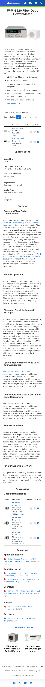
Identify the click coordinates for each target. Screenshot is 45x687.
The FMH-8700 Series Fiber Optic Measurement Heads (16, 373)
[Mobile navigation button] (3, 3)
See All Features (14, 103)
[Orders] (30, 3)
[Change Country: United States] (42, 666)
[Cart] (36, 3)
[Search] (41, 3)
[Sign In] (25, 3)
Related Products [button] (24, 628)
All (19, 117)
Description (16, 125)
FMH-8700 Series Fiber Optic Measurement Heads (22, 255)
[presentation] (22, 343)
